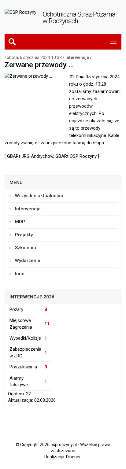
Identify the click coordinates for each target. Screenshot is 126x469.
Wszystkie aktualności (39, 195)
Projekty (24, 235)
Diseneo (74, 456)
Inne (19, 273)
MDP (20, 221)
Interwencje (77, 57)
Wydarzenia (27, 260)
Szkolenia (25, 247)
